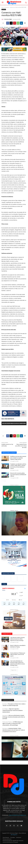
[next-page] (5, 481)
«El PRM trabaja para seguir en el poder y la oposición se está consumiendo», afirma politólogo (12, 723)
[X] (11, 23)
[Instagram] (14, 579)
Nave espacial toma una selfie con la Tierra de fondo (21, 446)
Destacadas (4, 460)
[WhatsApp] (18, 23)
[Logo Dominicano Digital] (14, 2)
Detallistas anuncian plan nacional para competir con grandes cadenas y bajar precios (18, 458)
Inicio (2, 7)
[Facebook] (7, 23)
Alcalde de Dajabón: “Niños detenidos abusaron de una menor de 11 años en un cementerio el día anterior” (13, 730)
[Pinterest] (14, 23)
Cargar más (13, 670)
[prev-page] (2, 481)
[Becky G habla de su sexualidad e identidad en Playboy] (5, 647)
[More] (25, 23)
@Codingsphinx (14, 834)
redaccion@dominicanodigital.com (17, 815)
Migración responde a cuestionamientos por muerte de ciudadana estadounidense (12, 710)
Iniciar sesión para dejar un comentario (14, 423)
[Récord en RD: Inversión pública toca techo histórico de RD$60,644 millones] (5, 475)
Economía (7, 7)
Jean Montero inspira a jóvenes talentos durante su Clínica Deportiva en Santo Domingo (17, 639)
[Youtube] (21, 825)
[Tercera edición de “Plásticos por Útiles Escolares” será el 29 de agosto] (5, 655)
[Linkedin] (21, 23)
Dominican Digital (8, 19)
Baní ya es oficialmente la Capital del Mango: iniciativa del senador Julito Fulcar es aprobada (13, 717)
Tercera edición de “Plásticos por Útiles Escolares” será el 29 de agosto (17, 654)
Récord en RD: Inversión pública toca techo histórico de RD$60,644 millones (18, 475)
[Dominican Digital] (2, 19)
